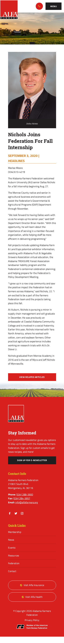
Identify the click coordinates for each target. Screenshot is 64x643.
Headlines (16, 160)
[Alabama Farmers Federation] (16, 413)
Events (11, 547)
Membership (14, 532)
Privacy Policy (32, 620)
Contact (12, 571)
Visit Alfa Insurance (34, 585)
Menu (53, 6)
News (11, 540)
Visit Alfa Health (34, 597)
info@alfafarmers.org (26, 502)
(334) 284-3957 (21, 498)
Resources (13, 555)
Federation (13, 563)
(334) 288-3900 (39, 6)
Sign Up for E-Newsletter (32, 460)
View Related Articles (32, 377)
